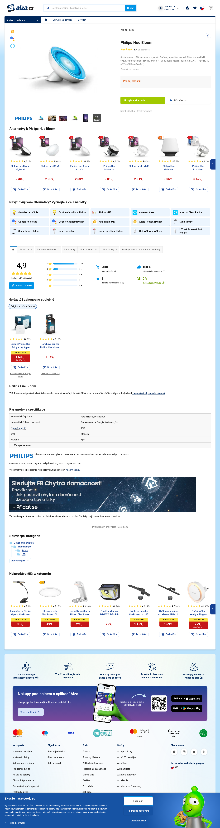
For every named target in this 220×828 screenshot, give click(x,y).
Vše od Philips (127, 30)
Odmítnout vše (138, 820)
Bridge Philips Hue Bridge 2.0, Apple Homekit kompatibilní (20, 346)
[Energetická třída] (12, 137)
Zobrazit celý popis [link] (129, 69)
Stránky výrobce (144, 111)
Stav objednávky (56, 751)
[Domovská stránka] (46, 20)
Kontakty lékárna (91, 757)
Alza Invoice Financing (129, 786)
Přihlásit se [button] (169, 9)
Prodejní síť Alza (21, 769)
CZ (176, 767)
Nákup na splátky (21, 774)
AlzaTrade (122, 780)
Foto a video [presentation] (89, 249)
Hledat (130, 8)
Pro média (88, 786)
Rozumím (138, 801)
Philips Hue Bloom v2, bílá (80, 168)
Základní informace (92, 763)
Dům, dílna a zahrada (62, 20)
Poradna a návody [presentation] (48, 249)
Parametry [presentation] (69, 249)
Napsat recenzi (24, 285)
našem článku (73, 470)
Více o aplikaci (28, 712)
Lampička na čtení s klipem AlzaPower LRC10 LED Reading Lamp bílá (80, 613)
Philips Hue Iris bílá (139, 166)
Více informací (17, 823)
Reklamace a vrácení (23, 763)
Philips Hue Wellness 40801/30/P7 (168, 168)
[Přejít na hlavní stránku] (20, 8)
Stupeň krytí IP (18, 428)
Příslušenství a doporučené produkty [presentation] (141, 249)
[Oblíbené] (195, 8)
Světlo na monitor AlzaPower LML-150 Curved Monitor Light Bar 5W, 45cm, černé (139, 613)
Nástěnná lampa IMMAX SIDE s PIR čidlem (109, 613)
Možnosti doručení (22, 751)
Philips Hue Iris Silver (198, 168)
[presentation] (13, 249)
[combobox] (84, 8)
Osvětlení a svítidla (50, 373)
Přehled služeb (20, 792)
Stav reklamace (56, 757)
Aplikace (86, 792)
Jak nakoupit (54, 763)
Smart (25, 550)
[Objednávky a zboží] (188, 8)
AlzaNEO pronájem (127, 757)
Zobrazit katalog (16, 20)
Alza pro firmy (124, 751)
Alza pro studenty (126, 774)
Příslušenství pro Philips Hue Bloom (110, 527)
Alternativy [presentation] (110, 249)
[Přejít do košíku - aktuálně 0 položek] (211, 8)
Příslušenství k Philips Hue (20, 375)
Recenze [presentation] (26, 249)
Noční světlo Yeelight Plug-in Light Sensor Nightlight (198, 613)
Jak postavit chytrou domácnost (148, 393)
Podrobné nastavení (138, 811)
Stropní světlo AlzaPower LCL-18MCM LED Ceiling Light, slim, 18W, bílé (50, 613)
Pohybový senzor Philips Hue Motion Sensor (50, 346)
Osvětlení (82, 20)
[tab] (13, 249)
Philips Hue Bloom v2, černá (20, 168)
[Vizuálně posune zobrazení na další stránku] (212, 164)
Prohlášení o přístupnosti (26, 786)
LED (23, 554)
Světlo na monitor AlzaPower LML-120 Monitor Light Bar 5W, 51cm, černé (168, 613)
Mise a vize (88, 774)
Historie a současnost (94, 769)
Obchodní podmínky (23, 780)
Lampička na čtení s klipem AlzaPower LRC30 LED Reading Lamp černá (20, 613)
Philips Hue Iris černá (109, 168)
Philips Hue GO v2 (50, 166)
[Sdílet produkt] (208, 35)
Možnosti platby (21, 757)
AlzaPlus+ (122, 763)
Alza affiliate (123, 769)
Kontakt (86, 751)
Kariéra (86, 780)
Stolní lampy (24, 546)
